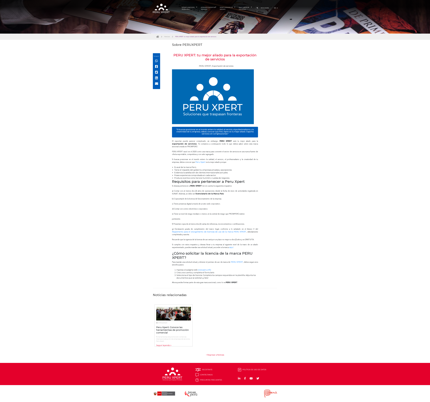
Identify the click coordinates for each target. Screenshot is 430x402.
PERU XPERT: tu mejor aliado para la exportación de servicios (195, 36)
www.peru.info (204, 270)
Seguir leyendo (163, 345)
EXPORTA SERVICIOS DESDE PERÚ (188, 8)
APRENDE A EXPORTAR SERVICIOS (208, 8)
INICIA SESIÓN (265, 8)
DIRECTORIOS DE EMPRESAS (244, 8)
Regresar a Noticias (215, 355)
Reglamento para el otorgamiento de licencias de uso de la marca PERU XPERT (209, 232)
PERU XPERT (237, 262)
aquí (231, 247)
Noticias (167, 36)
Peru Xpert (200, 162)
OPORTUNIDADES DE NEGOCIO (226, 8)
